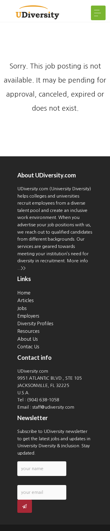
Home (24, 292)
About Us (27, 339)
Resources (28, 331)
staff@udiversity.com (53, 407)
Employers (28, 316)
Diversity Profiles (35, 323)
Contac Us (28, 346)
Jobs (22, 308)
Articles (25, 300)
